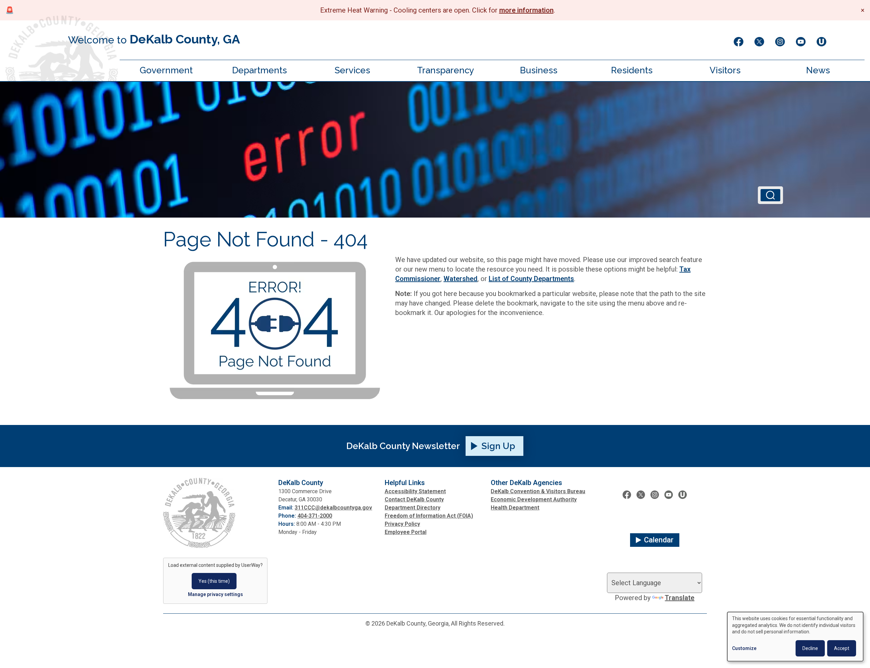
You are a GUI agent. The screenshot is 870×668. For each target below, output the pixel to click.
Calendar (659, 540)
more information (526, 10)
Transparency (445, 70)
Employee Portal (406, 532)
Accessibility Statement (415, 491)
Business (538, 70)
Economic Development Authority (534, 499)
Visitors (725, 70)
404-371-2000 (314, 516)
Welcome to (154, 39)
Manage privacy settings (215, 594)
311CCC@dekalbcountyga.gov (333, 507)
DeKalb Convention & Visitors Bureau (538, 491)
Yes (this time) (214, 581)
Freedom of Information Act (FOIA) (429, 516)
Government (166, 70)
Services (352, 70)
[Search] (770, 195)
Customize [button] (744, 648)
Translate (679, 598)
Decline (810, 648)
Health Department (515, 507)
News (818, 70)
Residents (631, 70)
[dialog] (795, 636)
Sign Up (498, 446)
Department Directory (412, 507)
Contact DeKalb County (414, 499)
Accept (841, 648)
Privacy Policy (402, 524)
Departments (259, 70)
